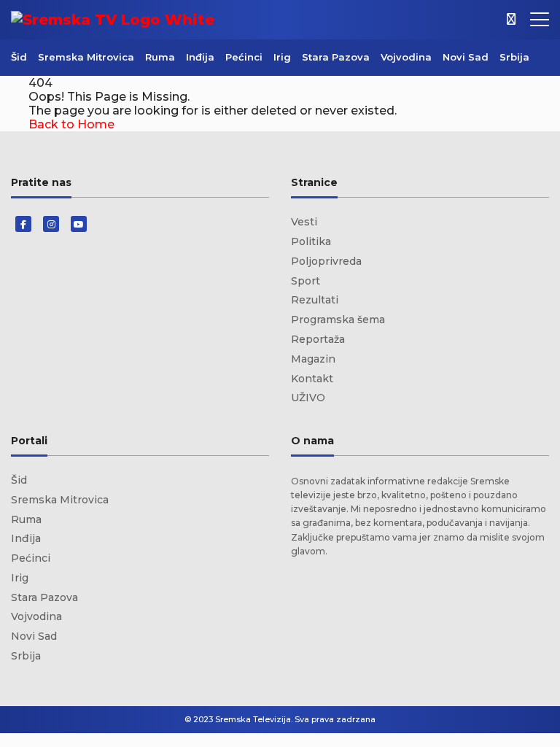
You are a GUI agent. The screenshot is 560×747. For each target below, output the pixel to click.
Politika (311, 241)
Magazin (313, 358)
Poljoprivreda (326, 261)
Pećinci (243, 57)
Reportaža (318, 339)
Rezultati (314, 299)
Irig (282, 57)
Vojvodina (406, 57)
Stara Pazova (336, 57)
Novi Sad (466, 57)
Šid (19, 57)
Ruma (160, 57)
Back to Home (71, 124)
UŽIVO (308, 397)
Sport (305, 280)
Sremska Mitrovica (86, 57)
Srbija (514, 57)
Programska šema (338, 319)
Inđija (200, 57)
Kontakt (312, 378)
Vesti (304, 221)
